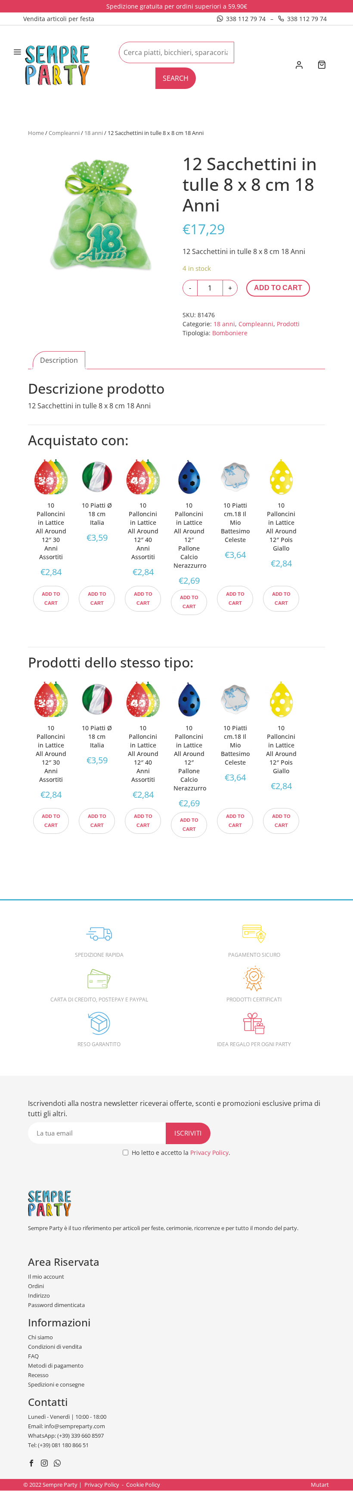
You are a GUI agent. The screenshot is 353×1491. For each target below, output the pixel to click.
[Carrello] (321, 65)
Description (59, 360)
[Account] (298, 65)
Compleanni (64, 133)
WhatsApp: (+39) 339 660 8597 (66, 1435)
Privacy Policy (209, 1152)
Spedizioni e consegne (56, 1384)
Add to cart (278, 287)
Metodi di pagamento (56, 1365)
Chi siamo (40, 1337)
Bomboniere (230, 333)
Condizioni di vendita (55, 1346)
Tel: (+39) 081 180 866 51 (58, 1445)
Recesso (38, 1375)
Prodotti (288, 324)
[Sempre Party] (57, 64)
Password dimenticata (56, 1305)
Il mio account (46, 1276)
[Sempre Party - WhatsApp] (58, 1464)
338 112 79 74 (246, 19)
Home (36, 133)
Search (176, 78)
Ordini (36, 1286)
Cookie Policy (143, 1484)
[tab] (59, 360)
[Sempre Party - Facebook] (32, 1464)
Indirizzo (39, 1295)
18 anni (93, 133)
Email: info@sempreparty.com (66, 1426)
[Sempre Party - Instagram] (45, 1464)
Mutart (320, 1484)
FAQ (33, 1356)
